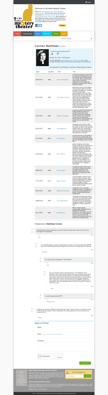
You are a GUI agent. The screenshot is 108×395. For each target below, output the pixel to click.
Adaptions (47, 34)
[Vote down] (31, 232)
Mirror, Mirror (61, 154)
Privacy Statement (21, 380)
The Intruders (61, 170)
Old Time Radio (34, 374)
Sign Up (87, 376)
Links (64, 34)
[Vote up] (31, 229)
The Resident (61, 138)
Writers (56, 34)
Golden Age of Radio (57, 374)
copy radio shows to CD (48, 16)
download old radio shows (52, 15)
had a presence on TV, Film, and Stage (72, 60)
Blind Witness (61, 213)
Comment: (40, 341)
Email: (49, 334)
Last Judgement (61, 128)
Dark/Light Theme (21, 382)
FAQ (21, 373)
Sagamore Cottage (62, 116)
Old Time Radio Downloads (53, 387)
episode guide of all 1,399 (49, 12)
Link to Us (21, 378)
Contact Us (21, 376)
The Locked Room (62, 201)
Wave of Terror (61, 181)
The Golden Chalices (63, 97)
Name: (39, 327)
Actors (38, 34)
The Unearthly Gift (62, 80)
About (21, 371)
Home (17, 34)
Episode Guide (27, 34)
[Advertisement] (82, 17)
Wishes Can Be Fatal (63, 191)
